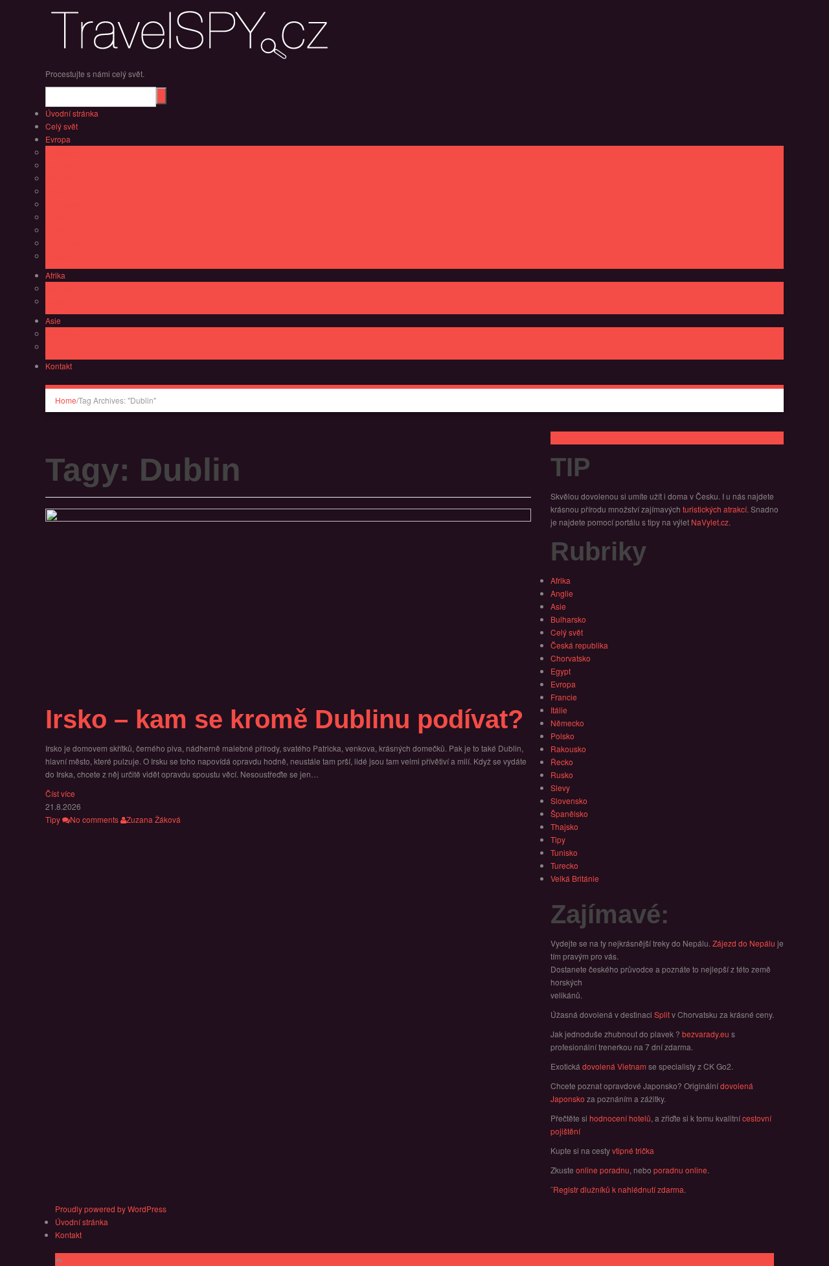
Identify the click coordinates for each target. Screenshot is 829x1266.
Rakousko (63, 203)
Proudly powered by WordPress (110, 1208)
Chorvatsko (65, 151)
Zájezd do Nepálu (743, 943)
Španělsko (64, 242)
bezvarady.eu (705, 1033)
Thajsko (59, 346)
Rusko (56, 216)
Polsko (57, 190)
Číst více (60, 793)
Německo (62, 177)
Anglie (562, 593)
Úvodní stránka (71, 113)
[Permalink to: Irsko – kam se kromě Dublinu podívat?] (288, 602)
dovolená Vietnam (614, 1066)
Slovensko (569, 800)
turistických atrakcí (715, 508)
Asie (53, 320)
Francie (58, 164)
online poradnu (603, 1169)
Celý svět (61, 126)
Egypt (55, 300)
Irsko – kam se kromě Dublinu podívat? (284, 719)
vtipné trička (633, 1150)
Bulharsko (568, 619)
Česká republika (579, 644)
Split (662, 1014)
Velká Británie (575, 878)
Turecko (59, 255)
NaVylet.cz (710, 521)
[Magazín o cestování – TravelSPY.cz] (194, 32)
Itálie (559, 709)
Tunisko (59, 287)
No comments (94, 819)
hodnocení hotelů (620, 1117)
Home (65, 400)
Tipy (52, 819)
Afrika (55, 275)
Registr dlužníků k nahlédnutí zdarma (618, 1189)
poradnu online (680, 1169)
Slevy (560, 787)
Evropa (58, 138)
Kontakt (58, 365)
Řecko (56, 229)
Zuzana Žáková (153, 819)
